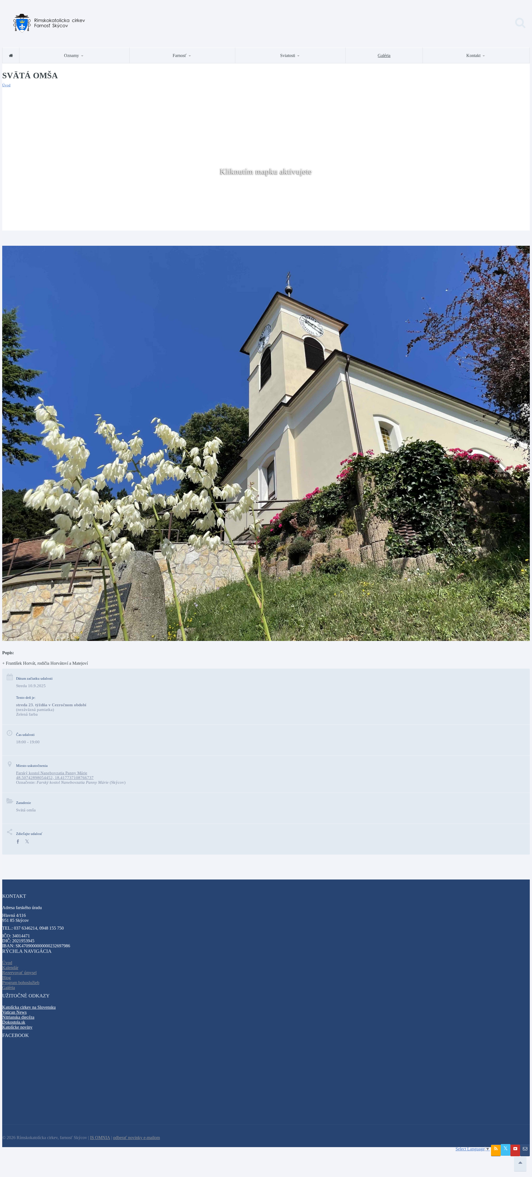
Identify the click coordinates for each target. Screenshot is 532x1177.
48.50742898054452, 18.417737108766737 (55, 777)
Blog (6, 977)
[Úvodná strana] (10, 55)
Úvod (6, 85)
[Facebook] (18, 841)
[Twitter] (27, 841)
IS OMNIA (100, 1137)
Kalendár (10, 967)
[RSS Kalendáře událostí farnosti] (496, 1150)
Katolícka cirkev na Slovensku (29, 1007)
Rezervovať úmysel (19, 972)
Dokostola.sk (13, 1022)
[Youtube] (515, 1150)
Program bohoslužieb (20, 982)
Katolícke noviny (17, 1027)
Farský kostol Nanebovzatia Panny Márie (51, 773)
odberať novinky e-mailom (136, 1137)
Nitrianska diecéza (18, 1017)
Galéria (384, 55)
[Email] (525, 1150)
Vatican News (14, 1012)
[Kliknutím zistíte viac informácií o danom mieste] (266, 639)
